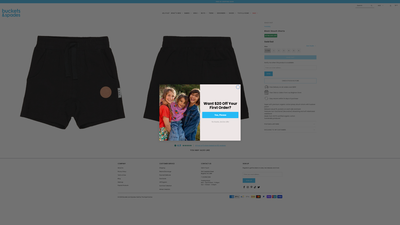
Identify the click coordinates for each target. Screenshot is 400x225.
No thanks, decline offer (220, 122)
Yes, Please (220, 115)
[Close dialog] (238, 87)
